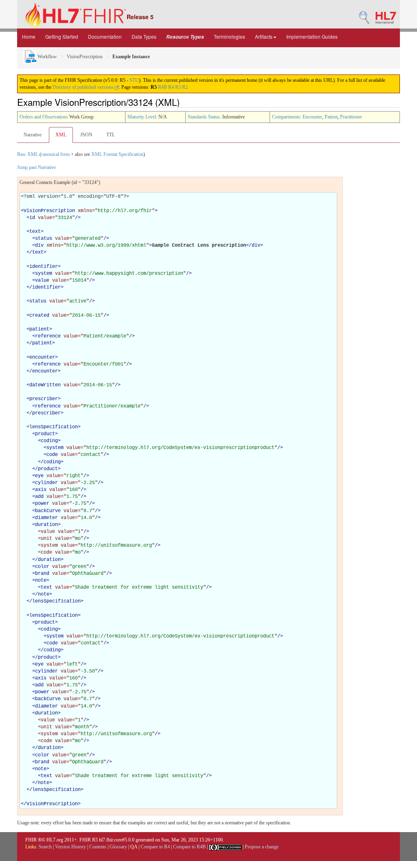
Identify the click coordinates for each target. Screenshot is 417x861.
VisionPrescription (85, 56)
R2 (185, 87)
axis (40, 490)
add (39, 497)
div (39, 245)
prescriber (43, 399)
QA (133, 847)
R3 (178, 87)
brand (42, 573)
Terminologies (229, 36)
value (42, 280)
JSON (86, 135)
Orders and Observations (44, 117)
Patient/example (104, 336)
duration (46, 525)
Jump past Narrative (36, 167)
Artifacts (263, 36)
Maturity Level (141, 117)
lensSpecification (53, 427)
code (52, 455)
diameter (46, 518)
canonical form (55, 154)
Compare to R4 (155, 847)
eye (39, 476)
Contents (97, 847)
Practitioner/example (111, 406)
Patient (331, 117)
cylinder (46, 483)
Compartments (286, 117)
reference (48, 336)
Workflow (46, 56)
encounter (42, 357)
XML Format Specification (117, 154)
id (32, 218)
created (39, 315)
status (43, 238)
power (42, 503)
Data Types (144, 36)
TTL (110, 135)
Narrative (33, 135)
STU (134, 80)
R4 (171, 87)
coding (49, 441)
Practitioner (351, 117)
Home (28, 36)
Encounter (312, 117)
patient (39, 329)
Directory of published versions (84, 87)
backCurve (48, 511)
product (45, 434)
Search (45, 847)
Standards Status (204, 117)
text (35, 231)
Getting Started (61, 36)
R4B (162, 87)
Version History (70, 847)
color (42, 567)
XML (60, 135)
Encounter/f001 (103, 364)
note (40, 580)
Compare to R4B (189, 847)
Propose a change (262, 847)
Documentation (105, 36)
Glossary (118, 847)
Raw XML (27, 154)
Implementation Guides (312, 36)
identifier (43, 266)
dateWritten (45, 385)
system (43, 273)
